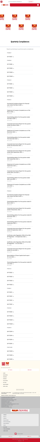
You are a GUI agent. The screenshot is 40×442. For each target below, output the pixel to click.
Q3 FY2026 (10, 72)
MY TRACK (4, 382)
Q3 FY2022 (10, 280)
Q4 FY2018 (10, 351)
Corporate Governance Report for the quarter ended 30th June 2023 (19, 171)
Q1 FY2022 (9, 272)
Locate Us (4, 418)
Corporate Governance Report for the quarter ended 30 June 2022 (19, 249)
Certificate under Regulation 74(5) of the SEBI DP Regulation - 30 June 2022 (19, 242)
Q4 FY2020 (10, 324)
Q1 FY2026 (10, 64)
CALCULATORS (5, 380)
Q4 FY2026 (10, 76)
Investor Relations (6, 423)
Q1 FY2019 (9, 343)
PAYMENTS (5, 378)
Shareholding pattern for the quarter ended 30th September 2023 (18, 158)
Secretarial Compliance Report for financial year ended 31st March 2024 (18, 104)
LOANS (4, 373)
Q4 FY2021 (10, 304)
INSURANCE (5, 376)
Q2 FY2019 (10, 339)
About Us (4, 416)
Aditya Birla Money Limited (5, 401)
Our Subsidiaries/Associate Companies (8, 397)
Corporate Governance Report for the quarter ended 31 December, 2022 (19, 209)
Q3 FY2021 (10, 300)
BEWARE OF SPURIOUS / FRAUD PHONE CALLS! (8, 395)
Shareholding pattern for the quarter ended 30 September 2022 (19, 222)
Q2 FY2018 (10, 359)
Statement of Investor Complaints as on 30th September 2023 (19, 165)
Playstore (11, 436)
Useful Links (5, 430)
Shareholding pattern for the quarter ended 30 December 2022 (19, 215)
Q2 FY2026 (10, 68)
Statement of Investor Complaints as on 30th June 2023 (19, 185)
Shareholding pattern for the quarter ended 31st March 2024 (18, 117)
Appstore (30, 436)
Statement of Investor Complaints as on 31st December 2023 (18, 131)
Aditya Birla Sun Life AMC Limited (6, 402)
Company (5, 414)
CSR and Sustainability (6, 421)
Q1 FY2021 (9, 292)
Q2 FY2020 (10, 315)
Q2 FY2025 (10, 88)
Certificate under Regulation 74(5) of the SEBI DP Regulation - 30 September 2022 (19, 235)
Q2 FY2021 (9, 296)
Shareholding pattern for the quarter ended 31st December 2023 (18, 138)
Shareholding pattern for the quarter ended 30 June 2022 (19, 262)
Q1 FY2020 (10, 311)
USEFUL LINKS (5, 386)
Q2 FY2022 (10, 276)
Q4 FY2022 (10, 284)
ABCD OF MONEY (5, 384)
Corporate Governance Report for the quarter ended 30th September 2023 (19, 151)
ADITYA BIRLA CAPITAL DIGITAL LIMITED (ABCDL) (18, 393)
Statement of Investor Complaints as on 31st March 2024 (18, 111)
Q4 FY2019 (10, 331)
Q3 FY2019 (10, 335)
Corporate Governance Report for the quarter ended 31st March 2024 (19, 124)
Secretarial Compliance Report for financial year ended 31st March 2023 (18, 195)
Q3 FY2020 (10, 320)
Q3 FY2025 (10, 92)
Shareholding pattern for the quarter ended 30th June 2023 (18, 178)
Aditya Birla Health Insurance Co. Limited (7, 400)
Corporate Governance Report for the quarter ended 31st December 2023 (19, 144)
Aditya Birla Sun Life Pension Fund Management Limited (10, 403)
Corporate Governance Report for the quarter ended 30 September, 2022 (19, 229)
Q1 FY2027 (9, 56)
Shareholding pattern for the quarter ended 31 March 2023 (19, 202)
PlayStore (31, 1)
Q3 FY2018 (10, 355)
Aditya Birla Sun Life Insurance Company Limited (8, 399)
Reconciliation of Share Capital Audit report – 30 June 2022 (18, 256)
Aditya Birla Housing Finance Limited (7, 398)
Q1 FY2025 (10, 84)
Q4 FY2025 (10, 96)
